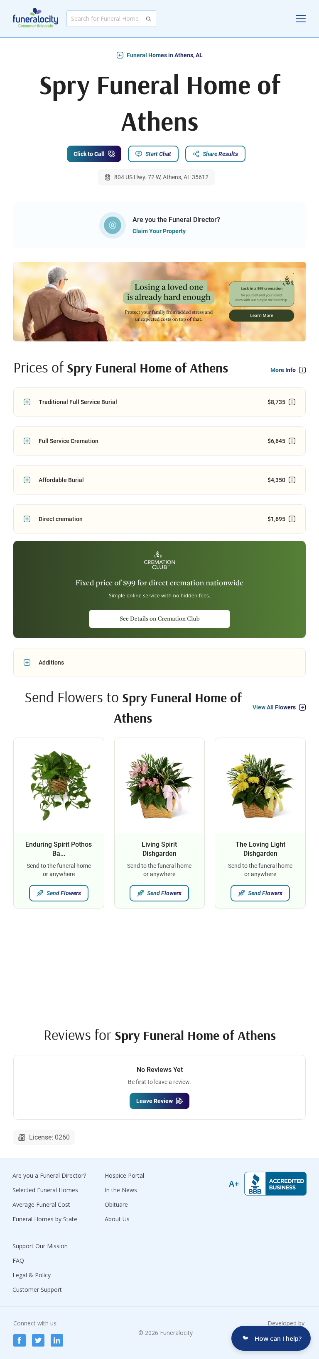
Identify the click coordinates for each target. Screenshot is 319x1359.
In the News (121, 1190)
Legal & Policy (31, 1275)
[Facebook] (19, 1340)
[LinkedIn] (57, 1340)
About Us (117, 1219)
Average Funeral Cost (41, 1204)
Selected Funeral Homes (45, 1190)
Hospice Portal (124, 1175)
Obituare (116, 1204)
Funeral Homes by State (44, 1219)
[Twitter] (38, 1340)
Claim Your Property (159, 231)
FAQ (18, 1260)
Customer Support (37, 1289)
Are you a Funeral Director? (49, 1175)
